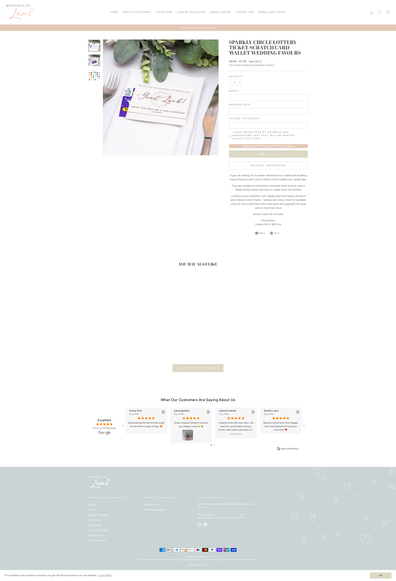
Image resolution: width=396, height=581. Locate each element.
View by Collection (191, 12)
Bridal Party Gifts (271, 12)
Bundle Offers (220, 12)
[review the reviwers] (163, 412)
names (234, 91)
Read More (235, 434)
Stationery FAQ (151, 504)
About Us (92, 504)
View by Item (245, 12)
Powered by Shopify (198, 565)
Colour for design (244, 118)
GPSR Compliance (97, 540)
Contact (92, 509)
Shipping (246, 65)
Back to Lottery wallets (200, 368)
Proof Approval (95, 535)
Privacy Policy (95, 520)
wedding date (240, 104)
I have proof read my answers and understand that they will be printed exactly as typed (263, 135)
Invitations (164, 12)
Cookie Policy (95, 525)
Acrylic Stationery (137, 12)
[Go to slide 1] (211, 445)
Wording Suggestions (154, 509)
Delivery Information (268, 165)
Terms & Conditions (98, 530)
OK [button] (380, 575)
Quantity (236, 76)
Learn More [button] (105, 575)
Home (114, 12)
